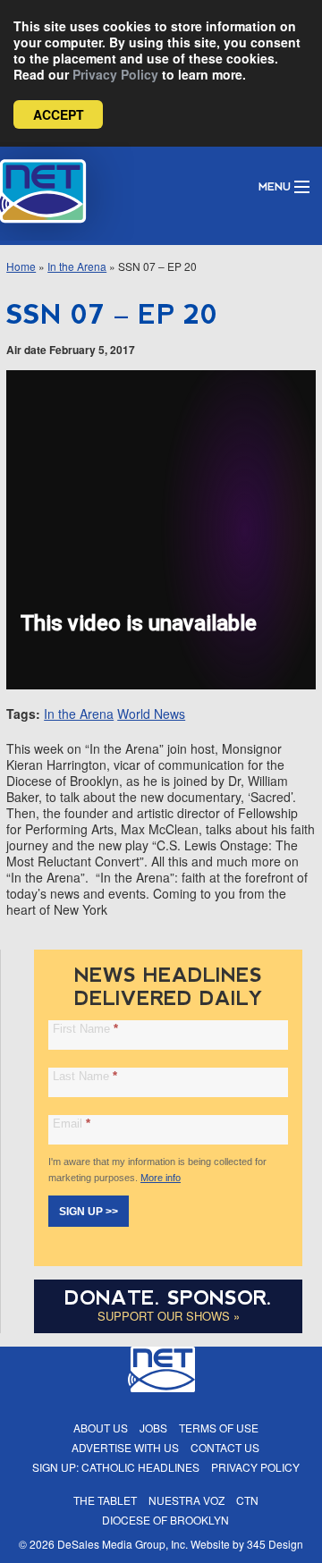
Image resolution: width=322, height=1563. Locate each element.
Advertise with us (125, 1447)
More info (160, 1177)
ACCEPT (58, 114)
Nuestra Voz (186, 1500)
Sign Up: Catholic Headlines (115, 1466)
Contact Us (225, 1447)
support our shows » (168, 1315)
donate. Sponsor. (168, 1298)
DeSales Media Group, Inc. (122, 1543)
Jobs (153, 1427)
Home (21, 266)
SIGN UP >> (88, 1211)
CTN (247, 1500)
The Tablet (105, 1500)
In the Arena (76, 266)
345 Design (275, 1543)
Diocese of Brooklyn (165, 1519)
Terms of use (218, 1427)
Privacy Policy (115, 74)
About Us (100, 1427)
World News (151, 713)
